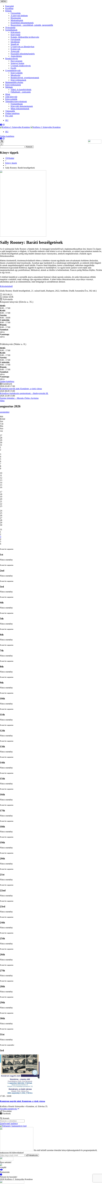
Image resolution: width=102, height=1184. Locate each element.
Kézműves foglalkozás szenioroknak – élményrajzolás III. (24, 393)
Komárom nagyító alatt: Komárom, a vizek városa (21, 388)
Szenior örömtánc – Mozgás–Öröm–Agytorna (19, 398)
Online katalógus (7, 136)
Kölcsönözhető (6, 286)
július (2, 401)
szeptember (4, 412)
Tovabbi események (8, 1109)
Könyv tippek (11, 163)
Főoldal (11, 158)
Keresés (29, 147)
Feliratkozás (33, 1155)
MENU (3, 1)
